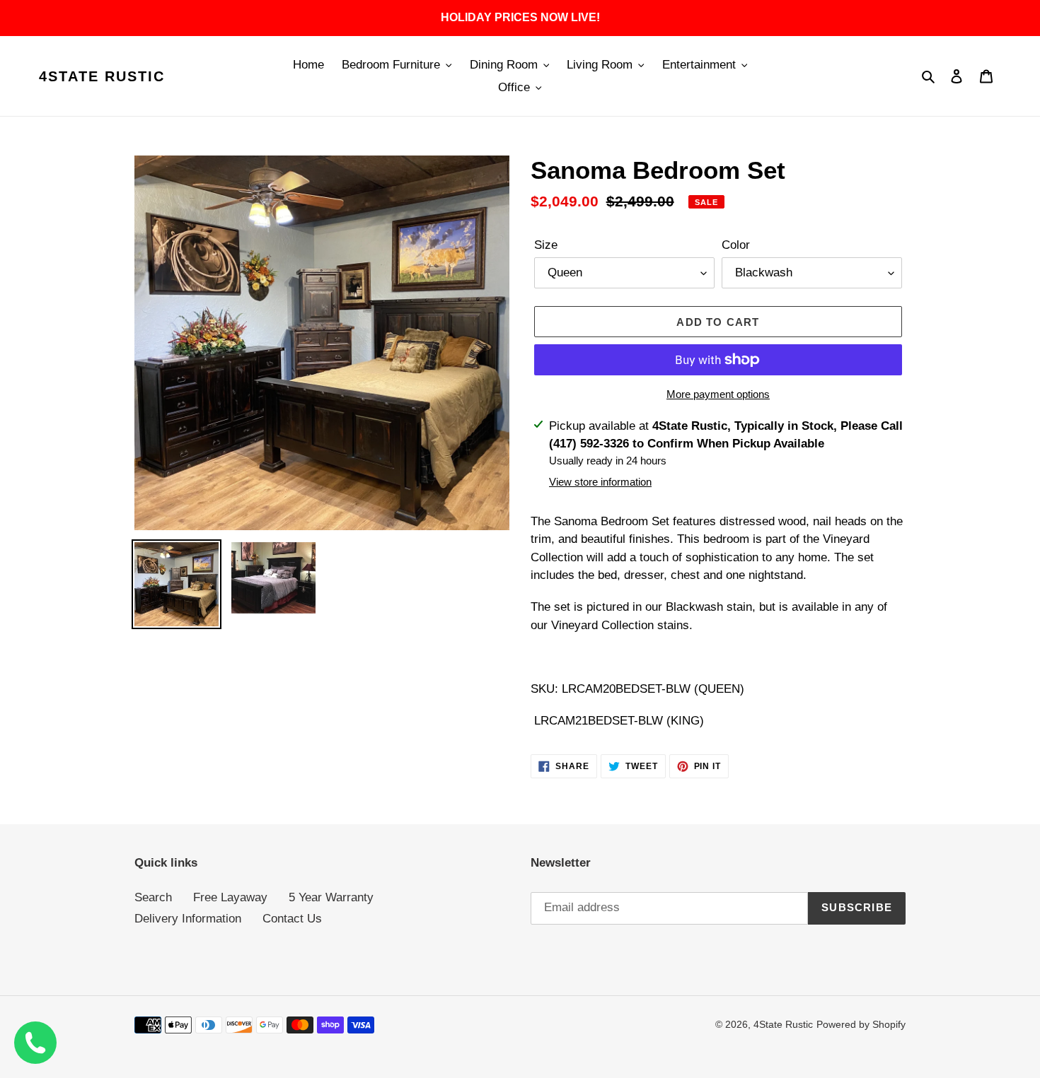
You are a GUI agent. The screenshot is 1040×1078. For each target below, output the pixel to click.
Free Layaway (230, 897)
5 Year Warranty (331, 897)
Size (545, 245)
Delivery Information (187, 918)
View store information (600, 482)
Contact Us (292, 918)
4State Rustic (102, 76)
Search (153, 897)
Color (736, 245)
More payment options (718, 394)
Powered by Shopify (861, 1024)
